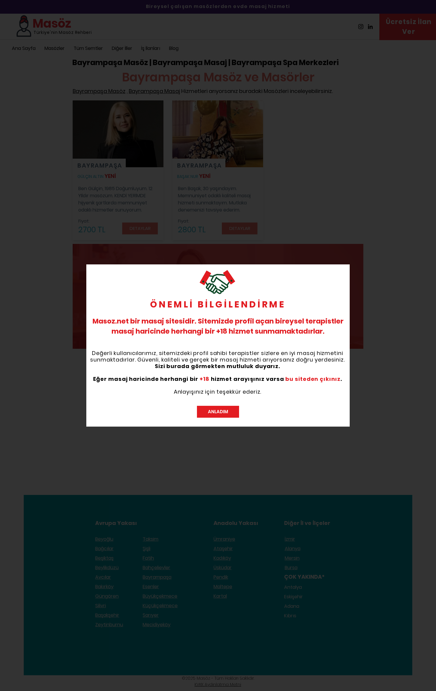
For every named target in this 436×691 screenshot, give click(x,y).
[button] (218, 412)
